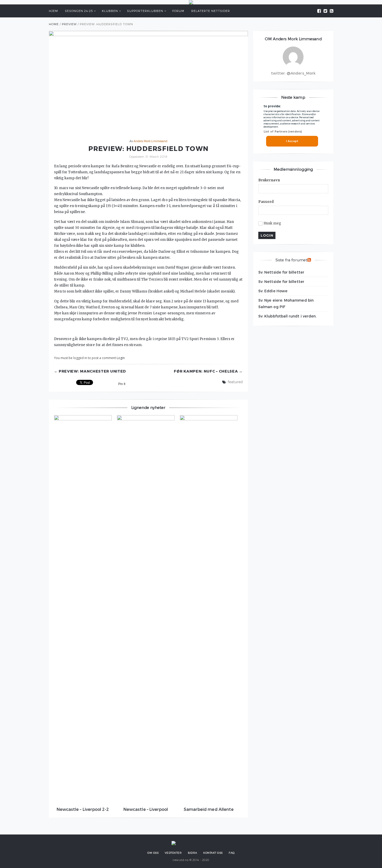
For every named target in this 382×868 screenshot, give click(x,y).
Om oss (153, 852)
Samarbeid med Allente (209, 809)
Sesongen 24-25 (79, 10)
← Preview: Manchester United (90, 371)
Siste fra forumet (291, 259)
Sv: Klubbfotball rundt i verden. (287, 316)
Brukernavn (269, 180)
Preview (69, 24)
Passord (266, 202)
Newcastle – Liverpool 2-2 (83, 809)
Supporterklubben (145, 10)
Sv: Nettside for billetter (281, 272)
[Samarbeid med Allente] (209, 610)
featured (235, 381)
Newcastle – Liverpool (145, 809)
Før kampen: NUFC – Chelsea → (208, 371)
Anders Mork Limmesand (150, 141)
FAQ (232, 852)
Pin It (121, 384)
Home (54, 24)
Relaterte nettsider (210, 10)
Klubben (110, 10)
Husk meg (272, 223)
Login (121, 358)
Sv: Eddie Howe (272, 291)
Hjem (53, 10)
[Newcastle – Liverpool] (146, 610)
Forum (178, 10)
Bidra (192, 852)
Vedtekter (173, 852)
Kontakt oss (213, 852)
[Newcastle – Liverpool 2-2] (83, 610)
